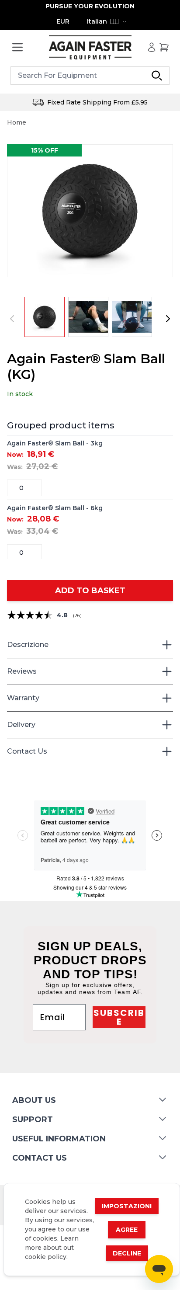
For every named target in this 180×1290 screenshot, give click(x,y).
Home (16, 122)
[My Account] (151, 47)
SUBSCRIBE (119, 1017)
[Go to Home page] (90, 47)
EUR (62, 21)
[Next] (168, 318)
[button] (90, 210)
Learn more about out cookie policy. (52, 1247)
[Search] (157, 75)
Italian (97, 21)
